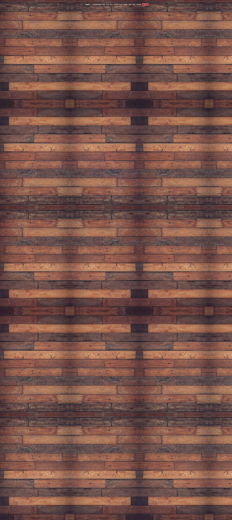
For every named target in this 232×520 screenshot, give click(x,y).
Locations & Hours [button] (97, 4)
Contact (137, 517)
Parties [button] (130, 4)
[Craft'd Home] (88, 4)
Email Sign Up (144, 517)
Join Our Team (132, 517)
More (134, 4)
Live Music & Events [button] (118, 4)
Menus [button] (103, 4)
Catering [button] (125, 4)
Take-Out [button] (145, 4)
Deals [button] (111, 4)
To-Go (107, 4)
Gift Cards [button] (139, 4)
